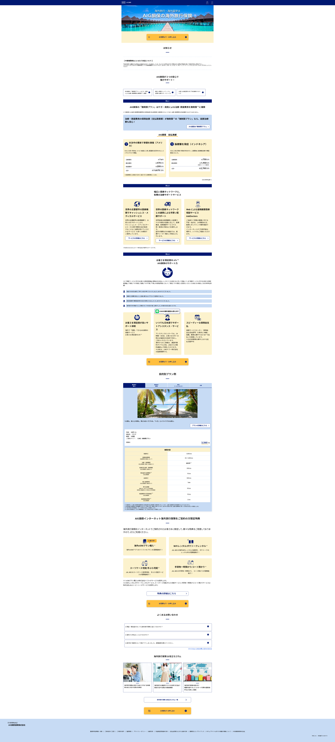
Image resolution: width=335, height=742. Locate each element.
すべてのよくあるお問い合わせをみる (200, 649)
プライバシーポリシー (140, 731)
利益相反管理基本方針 (162, 731)
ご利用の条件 (120, 731)
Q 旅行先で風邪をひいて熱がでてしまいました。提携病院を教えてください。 (150, 643)
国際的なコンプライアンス (197, 731)
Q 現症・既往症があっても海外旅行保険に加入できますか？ (145, 627)
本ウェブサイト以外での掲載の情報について (218, 731)
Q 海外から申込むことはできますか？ (138, 635)
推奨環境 (128, 731)
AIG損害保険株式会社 (239, 731)
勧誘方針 (150, 731)
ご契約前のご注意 (109, 731)
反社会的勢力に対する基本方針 (178, 731)
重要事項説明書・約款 (96, 731)
